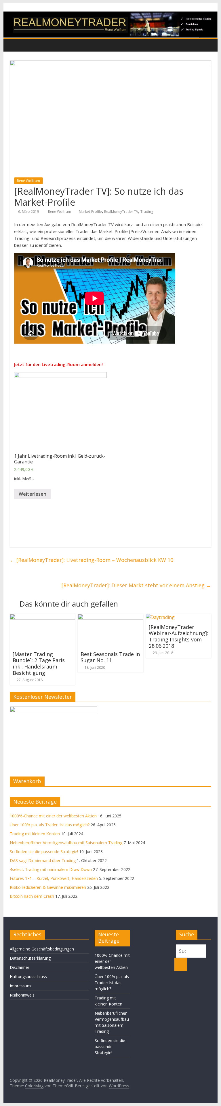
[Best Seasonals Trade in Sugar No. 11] (110, 617)
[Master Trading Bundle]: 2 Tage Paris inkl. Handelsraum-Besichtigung (39, 663)
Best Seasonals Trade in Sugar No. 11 (110, 657)
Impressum (20, 985)
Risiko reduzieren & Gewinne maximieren (48, 887)
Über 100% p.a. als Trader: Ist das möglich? (49, 824)
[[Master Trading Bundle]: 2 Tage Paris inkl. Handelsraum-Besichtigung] (42, 617)
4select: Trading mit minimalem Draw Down (51, 869)
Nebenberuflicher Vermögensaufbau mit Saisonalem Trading (66, 842)
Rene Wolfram (60, 211)
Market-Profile (90, 211)
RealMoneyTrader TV (121, 211)
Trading (146, 211)
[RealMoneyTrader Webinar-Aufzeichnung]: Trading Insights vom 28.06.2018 (178, 636)
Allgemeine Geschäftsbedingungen (42, 949)
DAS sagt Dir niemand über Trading (43, 860)
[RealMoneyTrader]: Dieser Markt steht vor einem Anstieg (136, 585)
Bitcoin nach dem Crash (32, 896)
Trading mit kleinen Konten (35, 833)
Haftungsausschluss (28, 976)
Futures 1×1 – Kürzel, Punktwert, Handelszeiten (54, 878)
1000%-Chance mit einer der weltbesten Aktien (53, 816)
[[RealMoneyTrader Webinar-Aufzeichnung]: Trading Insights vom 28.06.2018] (160, 617)
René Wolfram (28, 180)
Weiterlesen (32, 494)
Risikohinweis (22, 995)
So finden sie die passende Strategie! (44, 851)
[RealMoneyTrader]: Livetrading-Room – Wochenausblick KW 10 (91, 559)
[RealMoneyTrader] (110, 15)
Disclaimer (19, 967)
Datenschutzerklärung (30, 958)
